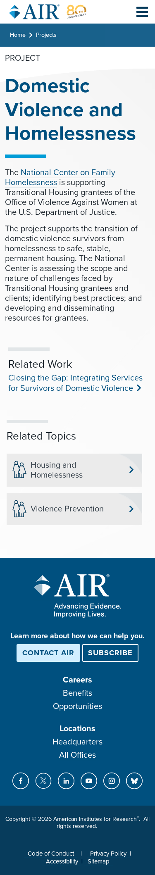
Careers (77, 680)
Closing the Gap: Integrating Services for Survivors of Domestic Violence (75, 383)
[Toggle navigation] (142, 11)
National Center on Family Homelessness (60, 178)
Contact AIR (48, 652)
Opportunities (77, 706)
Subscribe (110, 652)
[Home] (48, 12)
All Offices (77, 755)
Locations (77, 729)
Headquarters (77, 742)
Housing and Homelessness (57, 470)
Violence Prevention (67, 509)
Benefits (77, 693)
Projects (46, 34)
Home (18, 34)
